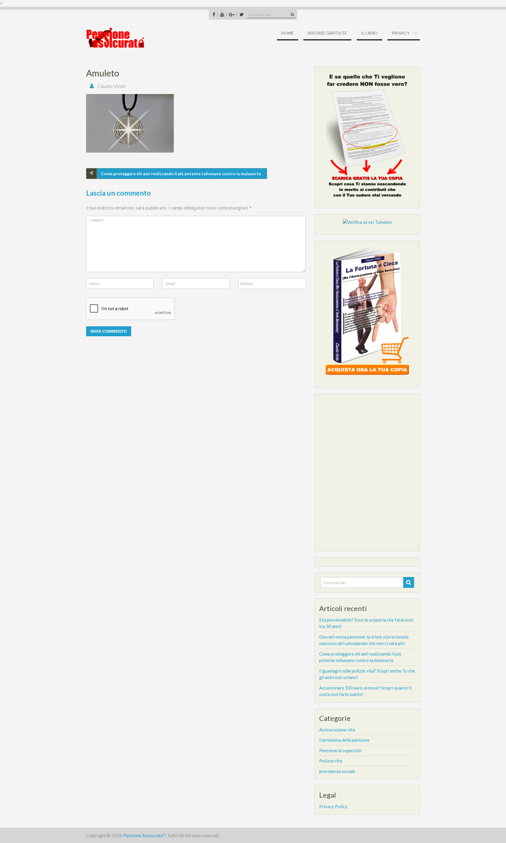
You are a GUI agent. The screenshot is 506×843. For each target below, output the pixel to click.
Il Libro (369, 32)
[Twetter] (241, 15)
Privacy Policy (333, 806)
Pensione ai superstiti (340, 750)
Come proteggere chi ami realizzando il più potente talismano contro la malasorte (181, 173)
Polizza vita (330, 760)
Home (287, 32)
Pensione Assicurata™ (144, 835)
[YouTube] (222, 15)
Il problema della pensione (344, 740)
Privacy (401, 32)
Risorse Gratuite (327, 32)
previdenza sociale (337, 771)
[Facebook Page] (214, 15)
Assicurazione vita (337, 729)
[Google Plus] (231, 15)
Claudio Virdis (111, 86)
